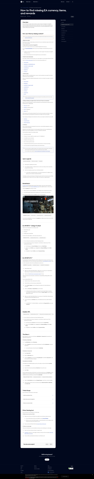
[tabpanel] (38, 170)
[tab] (27, 161)
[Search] (72, 2)
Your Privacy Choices (51, 472)
